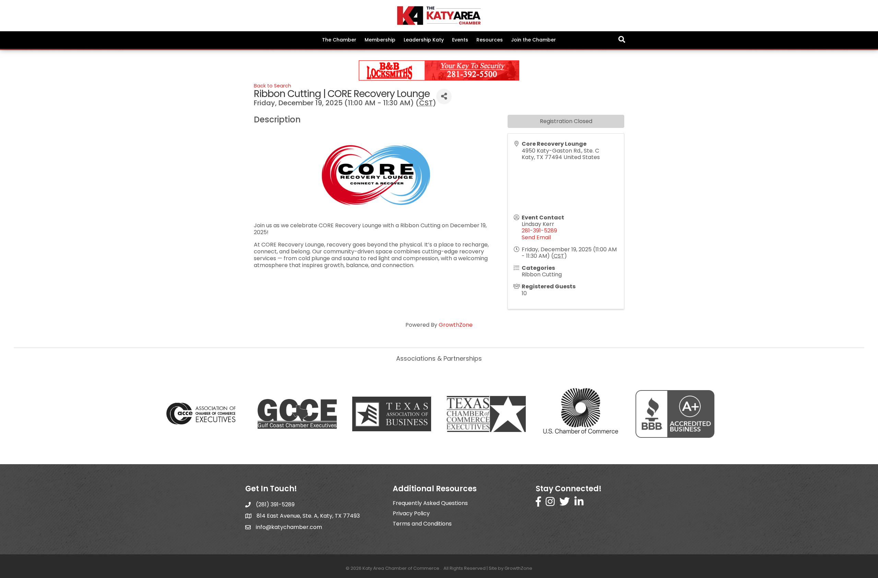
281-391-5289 (539, 230)
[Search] (622, 39)
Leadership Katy (424, 39)
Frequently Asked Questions (430, 503)
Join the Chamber (533, 39)
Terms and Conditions (422, 524)
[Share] (444, 96)
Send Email (536, 237)
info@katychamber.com (289, 527)
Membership (380, 39)
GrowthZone (456, 325)
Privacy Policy (411, 513)
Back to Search (272, 85)
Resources (489, 39)
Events (460, 39)
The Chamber (339, 39)
